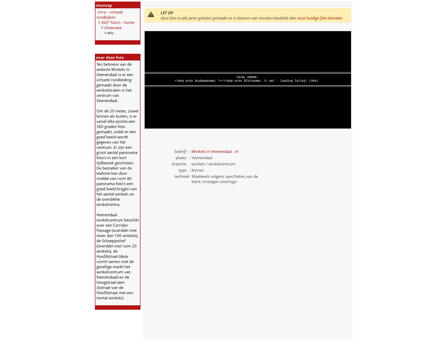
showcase (113, 27)
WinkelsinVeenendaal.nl (215, 151)
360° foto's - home (117, 22)
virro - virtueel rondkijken (109, 14)
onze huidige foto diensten (319, 18)
